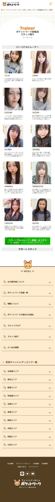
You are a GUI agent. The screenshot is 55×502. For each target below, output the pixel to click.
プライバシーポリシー (23, 464)
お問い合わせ (21, 467)
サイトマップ (33, 467)
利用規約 (36, 464)
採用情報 (45, 464)
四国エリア (12, 437)
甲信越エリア (13, 396)
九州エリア (12, 445)
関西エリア (12, 420)
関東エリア (12, 388)
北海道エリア (13, 371)
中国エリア (12, 428)
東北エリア (12, 379)
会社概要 (10, 464)
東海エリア (12, 412)
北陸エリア (12, 404)
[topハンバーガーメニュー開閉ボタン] (50, 4)
